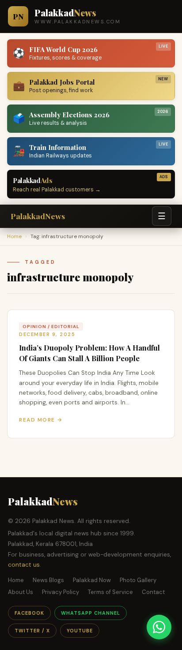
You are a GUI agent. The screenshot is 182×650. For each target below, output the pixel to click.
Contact (153, 592)
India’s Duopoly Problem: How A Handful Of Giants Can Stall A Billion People (89, 353)
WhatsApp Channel (90, 613)
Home (14, 236)
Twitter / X (32, 631)
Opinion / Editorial (51, 326)
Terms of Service (110, 592)
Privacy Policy (60, 592)
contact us (24, 564)
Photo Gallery (138, 580)
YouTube (80, 631)
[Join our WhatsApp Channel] (159, 627)
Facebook (29, 613)
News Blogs (48, 580)
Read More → (41, 419)
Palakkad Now (92, 580)
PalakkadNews (38, 216)
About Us (20, 592)
